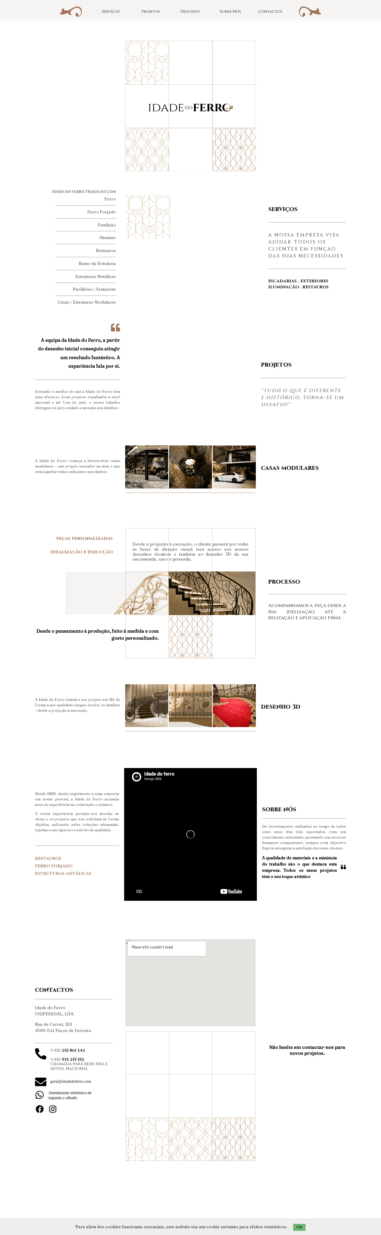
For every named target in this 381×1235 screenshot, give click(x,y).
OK (299, 1227)
